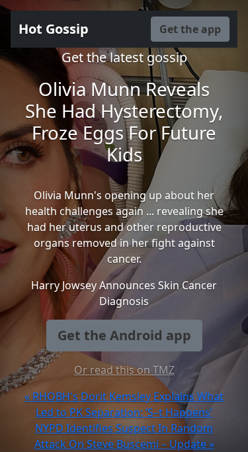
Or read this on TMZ (124, 370)
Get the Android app (124, 335)
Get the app (190, 29)
